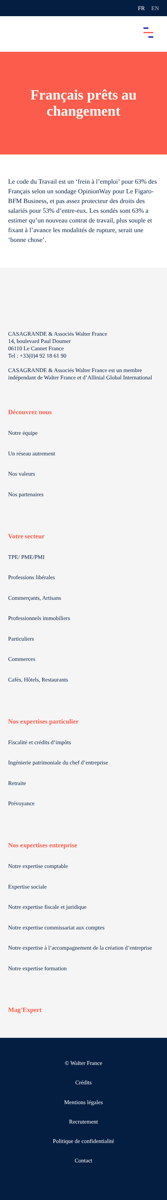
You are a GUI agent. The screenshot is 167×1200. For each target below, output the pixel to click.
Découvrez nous (30, 412)
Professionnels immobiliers (39, 619)
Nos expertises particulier (43, 721)
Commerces (21, 659)
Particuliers (21, 639)
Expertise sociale (27, 887)
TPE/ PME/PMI (26, 557)
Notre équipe (23, 433)
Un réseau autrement (31, 454)
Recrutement (83, 1122)
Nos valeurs (21, 474)
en (155, 9)
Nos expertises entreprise (42, 845)
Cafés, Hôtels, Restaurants (38, 680)
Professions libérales (31, 578)
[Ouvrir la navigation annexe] (13, 8)
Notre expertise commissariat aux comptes (56, 928)
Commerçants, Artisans (34, 598)
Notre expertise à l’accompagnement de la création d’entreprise (80, 948)
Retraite (17, 784)
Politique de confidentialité (83, 1142)
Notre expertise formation (37, 969)
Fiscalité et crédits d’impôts (39, 743)
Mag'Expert (25, 1010)
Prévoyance (21, 804)
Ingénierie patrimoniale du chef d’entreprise (58, 763)
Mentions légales (83, 1103)
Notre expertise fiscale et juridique (47, 907)
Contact (83, 1161)
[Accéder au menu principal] (148, 32)
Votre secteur (26, 536)
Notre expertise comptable (38, 866)
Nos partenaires (25, 495)
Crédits (83, 1083)
